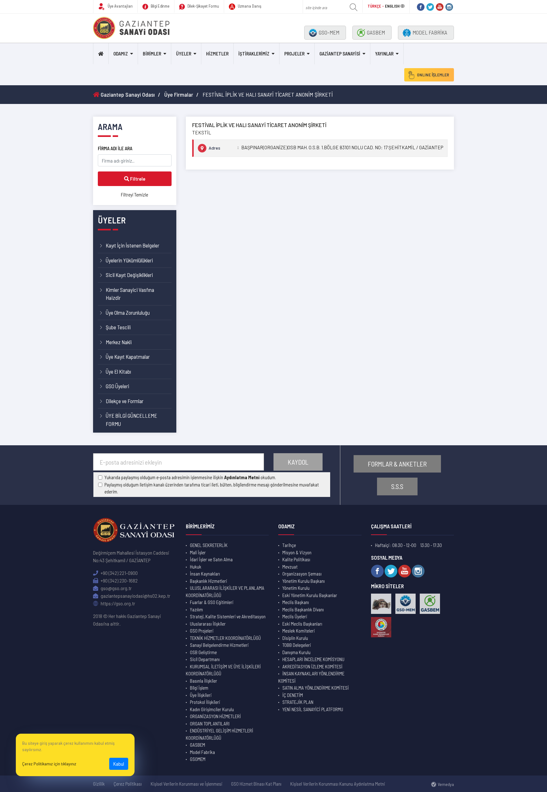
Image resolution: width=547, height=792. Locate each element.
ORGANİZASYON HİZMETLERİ (215, 716)
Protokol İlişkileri (205, 702)
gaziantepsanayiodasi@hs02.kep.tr (135, 596)
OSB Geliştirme (203, 652)
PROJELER (294, 53)
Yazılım (196, 609)
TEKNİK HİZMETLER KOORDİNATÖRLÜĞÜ (225, 638)
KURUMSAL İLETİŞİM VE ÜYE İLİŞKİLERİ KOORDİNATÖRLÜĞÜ (223, 670)
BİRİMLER (152, 53)
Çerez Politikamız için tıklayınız (49, 763)
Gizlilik (99, 784)
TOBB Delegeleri (296, 645)
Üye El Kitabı (118, 371)
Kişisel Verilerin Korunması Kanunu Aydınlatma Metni (337, 784)
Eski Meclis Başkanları (302, 624)
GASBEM (376, 32)
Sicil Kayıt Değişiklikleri (129, 275)
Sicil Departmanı (205, 659)
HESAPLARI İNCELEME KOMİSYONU (313, 659)
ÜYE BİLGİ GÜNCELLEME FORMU (131, 419)
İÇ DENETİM (292, 695)
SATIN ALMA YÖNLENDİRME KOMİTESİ (315, 688)
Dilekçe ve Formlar (124, 401)
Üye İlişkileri (200, 695)
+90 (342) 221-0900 (119, 573)
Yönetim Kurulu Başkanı (303, 581)
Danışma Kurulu (296, 652)
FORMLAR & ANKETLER (397, 464)
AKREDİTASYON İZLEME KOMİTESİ (312, 666)
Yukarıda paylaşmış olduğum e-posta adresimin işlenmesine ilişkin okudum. (190, 477)
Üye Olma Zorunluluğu (128, 312)
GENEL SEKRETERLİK (209, 545)
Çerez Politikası (128, 784)
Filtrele (137, 179)
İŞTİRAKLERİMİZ (253, 53)
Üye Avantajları (120, 6)
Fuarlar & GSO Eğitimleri (211, 602)
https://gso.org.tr (117, 603)
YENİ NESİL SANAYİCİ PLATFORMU (312, 709)
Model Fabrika (202, 752)
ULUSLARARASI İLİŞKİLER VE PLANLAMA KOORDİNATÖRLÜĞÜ (225, 591)
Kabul (118, 764)
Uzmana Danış (249, 6)
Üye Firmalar (178, 94)
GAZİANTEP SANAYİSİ (339, 53)
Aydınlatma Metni (242, 477)
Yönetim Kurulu (296, 588)
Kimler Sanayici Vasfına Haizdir (130, 294)
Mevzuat (290, 567)
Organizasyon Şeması (302, 573)
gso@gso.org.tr (116, 588)
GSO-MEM (329, 32)
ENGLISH (392, 6)
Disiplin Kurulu (295, 638)
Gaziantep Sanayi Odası (127, 94)
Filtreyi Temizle (134, 194)
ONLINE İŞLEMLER (433, 74)
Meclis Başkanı (295, 602)
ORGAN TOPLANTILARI (209, 723)
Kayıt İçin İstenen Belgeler (132, 245)
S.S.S (397, 486)
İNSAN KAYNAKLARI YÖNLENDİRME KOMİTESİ (311, 677)
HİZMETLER (217, 53)
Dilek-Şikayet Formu (202, 6)
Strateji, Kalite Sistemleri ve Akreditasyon (228, 616)
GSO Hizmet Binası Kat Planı (256, 784)
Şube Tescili (118, 327)
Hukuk (195, 567)
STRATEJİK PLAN (297, 702)
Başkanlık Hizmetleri (208, 581)
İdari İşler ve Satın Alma (211, 559)
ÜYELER (183, 53)
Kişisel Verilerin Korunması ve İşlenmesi (186, 784)
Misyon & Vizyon (296, 552)
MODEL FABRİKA (429, 32)
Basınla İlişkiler (203, 681)
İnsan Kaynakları (205, 573)
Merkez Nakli (119, 342)
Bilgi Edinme (159, 6)
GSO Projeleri (201, 631)
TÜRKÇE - (376, 6)
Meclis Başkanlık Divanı (303, 609)
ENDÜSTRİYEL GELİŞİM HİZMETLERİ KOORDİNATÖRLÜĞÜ (219, 734)
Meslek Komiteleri (298, 631)
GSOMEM (197, 759)
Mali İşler (198, 552)
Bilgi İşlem (199, 688)
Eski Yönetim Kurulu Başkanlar (309, 595)
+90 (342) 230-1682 (119, 580)
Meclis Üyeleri (294, 616)
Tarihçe (289, 545)
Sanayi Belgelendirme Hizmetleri (219, 645)
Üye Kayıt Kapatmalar (128, 356)
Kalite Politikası (296, 559)
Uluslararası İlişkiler (208, 624)
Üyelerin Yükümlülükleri (129, 260)
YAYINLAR (384, 53)
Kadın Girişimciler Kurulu (212, 709)
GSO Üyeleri (117, 386)
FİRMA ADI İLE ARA (115, 148)
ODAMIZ (120, 53)
